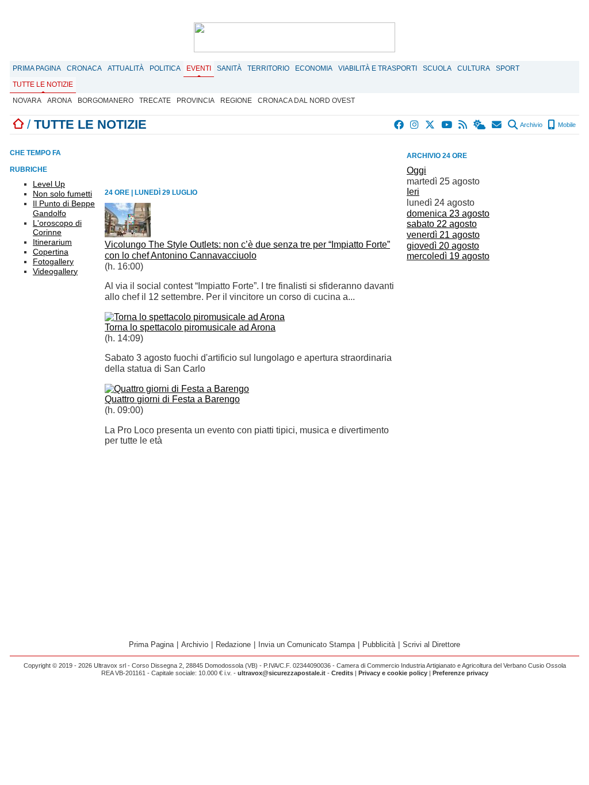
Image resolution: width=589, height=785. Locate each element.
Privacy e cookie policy (392, 672)
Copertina (50, 251)
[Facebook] (399, 124)
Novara (27, 101)
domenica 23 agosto (448, 213)
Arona (59, 101)
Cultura (473, 68)
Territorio (268, 68)
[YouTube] (447, 124)
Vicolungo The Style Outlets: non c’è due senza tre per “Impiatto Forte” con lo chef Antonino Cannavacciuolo (247, 250)
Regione (236, 101)
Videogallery (55, 271)
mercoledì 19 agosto (448, 256)
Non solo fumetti (62, 193)
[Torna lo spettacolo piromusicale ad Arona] (195, 317)
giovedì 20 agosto (443, 246)
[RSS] (463, 124)
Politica (165, 68)
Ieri (413, 192)
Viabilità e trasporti (377, 68)
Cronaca (84, 68)
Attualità (126, 68)
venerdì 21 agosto (443, 235)
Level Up (49, 183)
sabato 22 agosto (442, 224)
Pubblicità (378, 644)
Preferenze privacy (460, 672)
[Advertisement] (493, 345)
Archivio (530, 124)
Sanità (229, 68)
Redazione (233, 644)
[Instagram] (415, 124)
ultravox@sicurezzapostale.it (282, 672)
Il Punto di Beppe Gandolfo (64, 208)
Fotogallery (53, 261)
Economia (313, 68)
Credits (342, 672)
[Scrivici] (497, 124)
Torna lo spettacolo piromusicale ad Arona (190, 327)
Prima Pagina (37, 68)
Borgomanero (105, 101)
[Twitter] (430, 124)
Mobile (566, 124)
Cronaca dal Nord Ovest (306, 101)
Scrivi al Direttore (431, 644)
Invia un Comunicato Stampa (306, 644)
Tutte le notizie (43, 84)
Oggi (416, 170)
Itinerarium (52, 242)
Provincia (196, 101)
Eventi (198, 68)
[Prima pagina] (18, 124)
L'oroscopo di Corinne (57, 227)
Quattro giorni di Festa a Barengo (172, 399)
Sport (507, 68)
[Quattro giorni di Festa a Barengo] (177, 389)
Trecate (155, 101)
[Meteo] (480, 124)
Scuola (437, 68)
